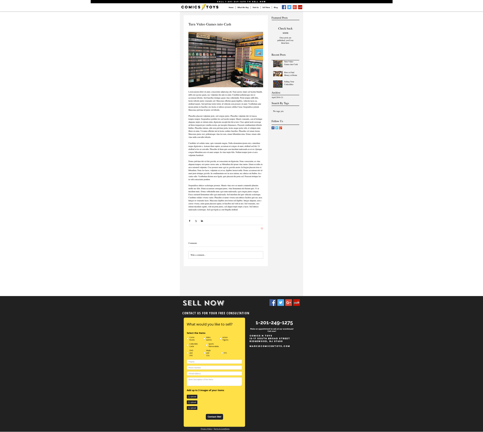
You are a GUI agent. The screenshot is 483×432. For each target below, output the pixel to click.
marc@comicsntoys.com (270, 346)
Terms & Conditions (222, 429)
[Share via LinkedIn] (202, 221)
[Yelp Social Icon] (300, 7)
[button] (243, 7)
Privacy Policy (206, 429)
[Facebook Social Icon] (284, 7)
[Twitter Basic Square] (276, 127)
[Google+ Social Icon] (295, 7)
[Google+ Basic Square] (280, 127)
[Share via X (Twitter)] (196, 221)
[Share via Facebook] (189, 221)
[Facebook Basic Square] (273, 127)
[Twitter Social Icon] (289, 7)
